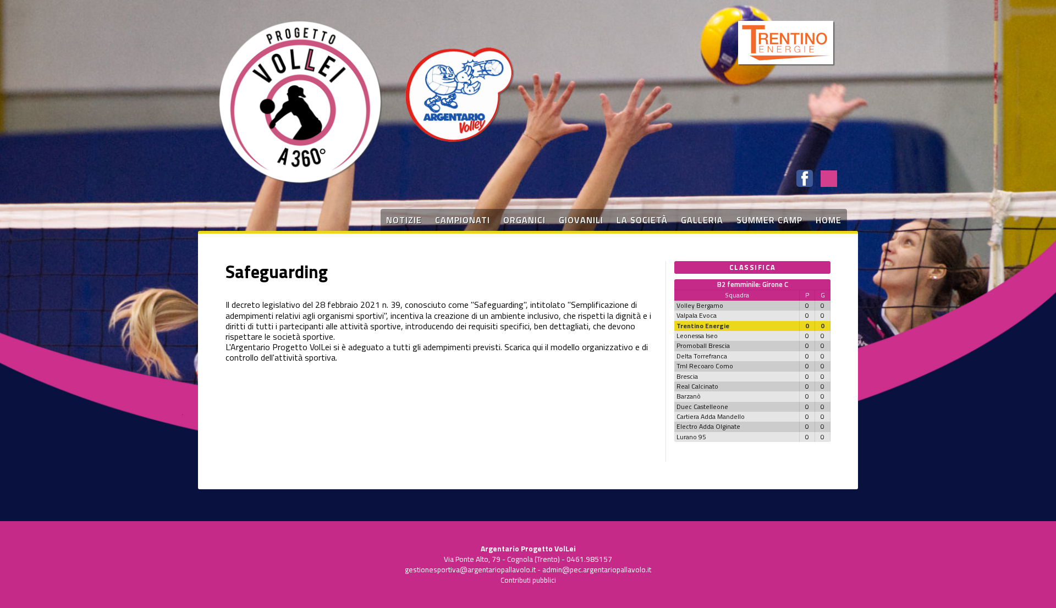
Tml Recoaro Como (704, 366)
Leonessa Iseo (697, 335)
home (829, 219)
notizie (404, 219)
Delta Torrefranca (701, 356)
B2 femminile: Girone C (752, 284)
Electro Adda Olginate (708, 426)
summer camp (769, 219)
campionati (462, 219)
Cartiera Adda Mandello (710, 416)
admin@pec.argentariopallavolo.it (596, 569)
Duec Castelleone (702, 406)
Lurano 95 (691, 437)
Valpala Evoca (696, 315)
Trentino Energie (702, 325)
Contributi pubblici (528, 579)
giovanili (581, 219)
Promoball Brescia (703, 345)
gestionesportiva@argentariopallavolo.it (470, 569)
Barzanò (688, 396)
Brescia (687, 376)
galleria (702, 219)
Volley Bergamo (699, 305)
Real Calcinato (697, 386)
